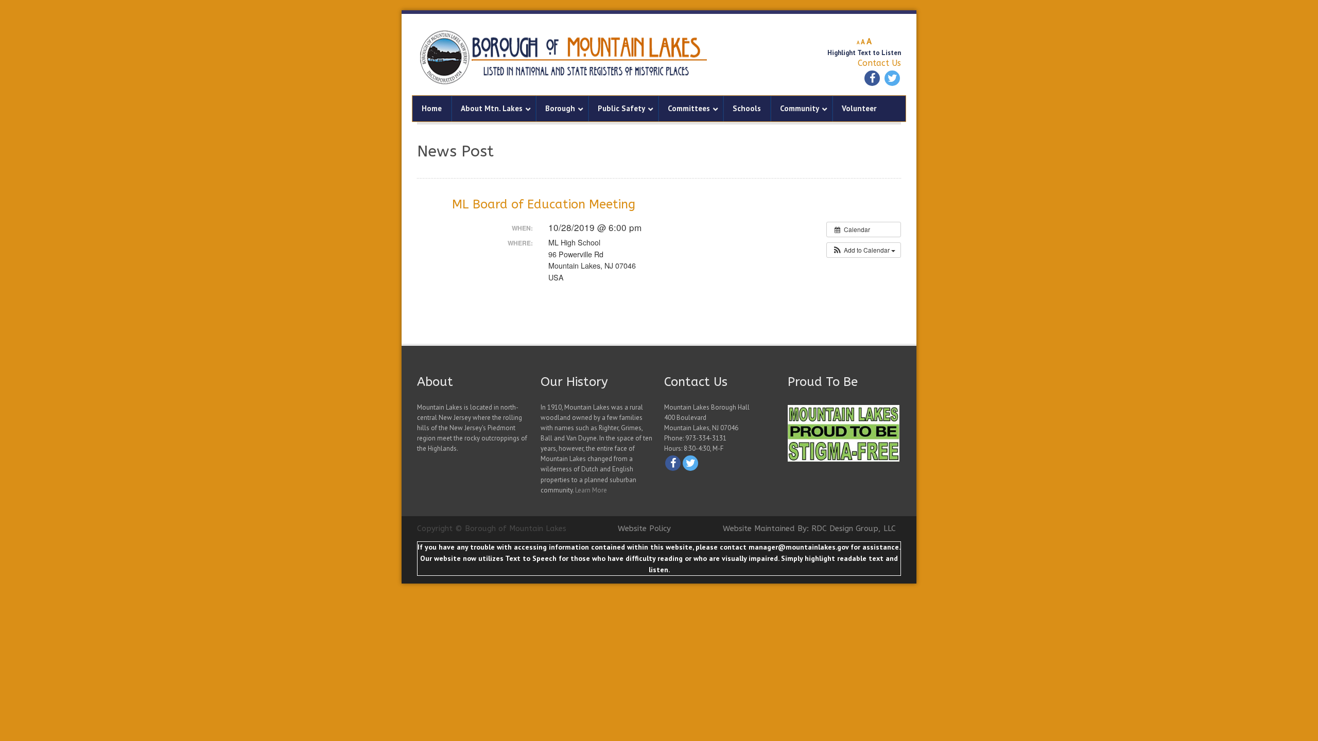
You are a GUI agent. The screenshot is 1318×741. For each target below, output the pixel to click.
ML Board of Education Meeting (543, 204)
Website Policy (644, 528)
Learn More (591, 490)
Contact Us (879, 63)
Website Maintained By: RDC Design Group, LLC (809, 528)
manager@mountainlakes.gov (798, 547)
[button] (863, 250)
